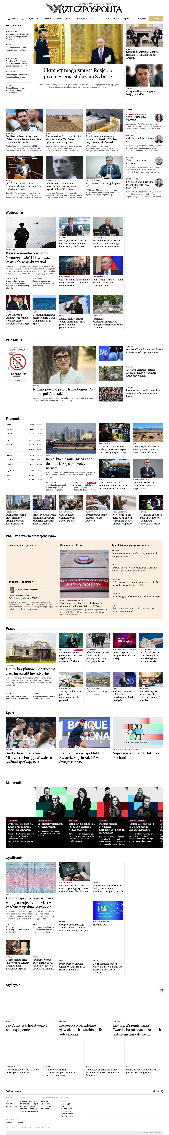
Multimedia (14, 828)
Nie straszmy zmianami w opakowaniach (53, 871)
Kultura (106, 19)
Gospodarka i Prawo (71, 549)
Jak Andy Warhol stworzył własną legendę (26, 1073)
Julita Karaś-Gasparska (27, 594)
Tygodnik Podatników (21, 586)
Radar (116, 19)
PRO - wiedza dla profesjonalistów (31, 540)
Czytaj (17, 380)
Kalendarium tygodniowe (23, 549)
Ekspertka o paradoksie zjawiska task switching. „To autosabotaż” (80, 1075)
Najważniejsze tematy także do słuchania (136, 801)
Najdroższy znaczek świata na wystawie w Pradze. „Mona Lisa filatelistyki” (102, 1118)
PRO (68, 19)
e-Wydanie (142, 19)
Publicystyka (80, 19)
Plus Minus (94, 19)
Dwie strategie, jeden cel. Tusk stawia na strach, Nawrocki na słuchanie (20, 872)
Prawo (58, 19)
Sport (126, 19)
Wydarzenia (33, 19)
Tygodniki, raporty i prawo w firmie (131, 549)
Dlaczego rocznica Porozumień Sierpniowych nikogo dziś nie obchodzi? (120, 874)
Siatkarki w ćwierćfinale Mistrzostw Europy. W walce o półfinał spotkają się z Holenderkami (29, 805)
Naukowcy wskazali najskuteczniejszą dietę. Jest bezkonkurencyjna (60, 1118)
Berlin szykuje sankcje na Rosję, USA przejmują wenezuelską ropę (87, 872)
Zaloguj (156, 19)
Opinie (129, 110)
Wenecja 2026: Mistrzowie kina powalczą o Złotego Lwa (142, 1117)
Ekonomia (47, 19)
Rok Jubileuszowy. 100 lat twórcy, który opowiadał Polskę (23, 1117)
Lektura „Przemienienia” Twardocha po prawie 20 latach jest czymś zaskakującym (137, 1075)
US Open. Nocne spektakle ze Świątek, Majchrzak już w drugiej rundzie (82, 803)
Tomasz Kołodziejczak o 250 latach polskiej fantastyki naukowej (152, 872)
